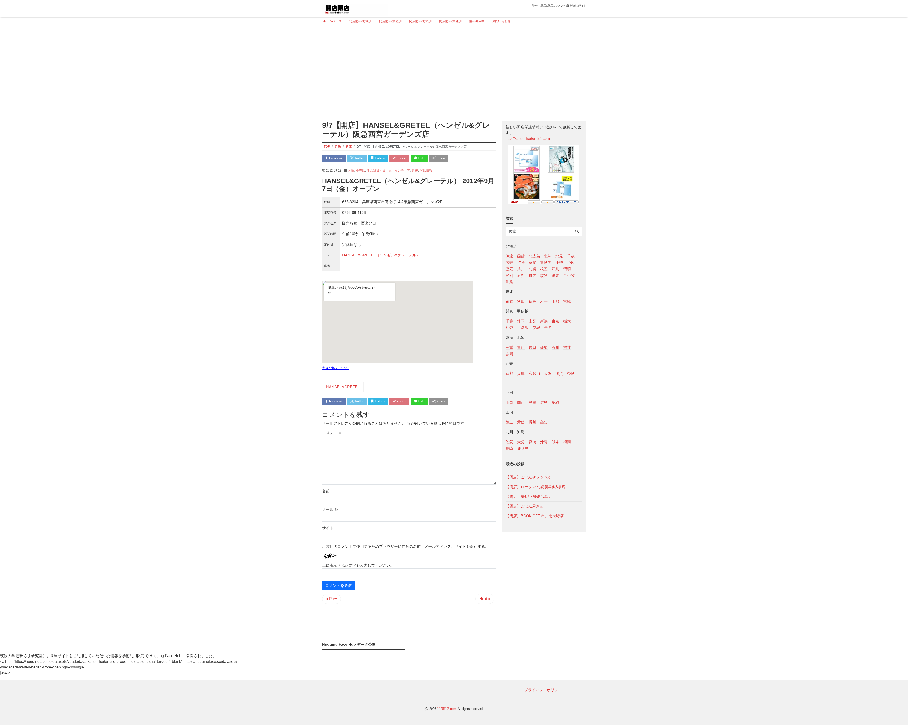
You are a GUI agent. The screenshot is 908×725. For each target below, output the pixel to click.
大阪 (547, 373)
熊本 (555, 442)
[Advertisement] (452, 70)
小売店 (360, 170)
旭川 (521, 269)
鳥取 (555, 403)
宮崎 (532, 442)
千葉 (509, 321)
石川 (555, 347)
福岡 (567, 442)
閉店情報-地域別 (420, 21)
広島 (544, 403)
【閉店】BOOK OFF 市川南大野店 (535, 516)
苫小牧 (569, 275)
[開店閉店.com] (355, 8)
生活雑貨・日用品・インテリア (388, 170)
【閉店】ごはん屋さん (524, 506)
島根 (532, 403)
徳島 (509, 422)
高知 (544, 422)
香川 (532, 422)
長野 (547, 328)
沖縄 (544, 442)
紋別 (544, 275)
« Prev (331, 599)
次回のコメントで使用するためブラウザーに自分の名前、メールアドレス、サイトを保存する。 (407, 546)
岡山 (521, 403)
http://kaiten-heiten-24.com (528, 139)
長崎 (509, 448)
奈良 (571, 373)
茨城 (536, 328)
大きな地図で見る (335, 368)
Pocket (401, 158)
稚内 (532, 275)
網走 (555, 275)
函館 (521, 256)
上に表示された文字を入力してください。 (358, 565)
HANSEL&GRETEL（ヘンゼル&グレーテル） (381, 255)
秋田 (521, 301)
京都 (509, 373)
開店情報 (426, 170)
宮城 (567, 301)
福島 (532, 301)
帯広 (571, 263)
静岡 (509, 354)
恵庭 (509, 269)
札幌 (532, 269)
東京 (555, 321)
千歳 (571, 256)
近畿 (415, 170)
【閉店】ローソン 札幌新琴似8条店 (535, 487)
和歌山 (534, 373)
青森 (509, 301)
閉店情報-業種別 (450, 21)
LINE (421, 158)
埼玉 (521, 321)
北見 (559, 256)
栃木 (567, 321)
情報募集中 (477, 21)
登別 (509, 275)
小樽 (559, 263)
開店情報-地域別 (360, 21)
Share (440, 158)
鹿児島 (522, 448)
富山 (521, 347)
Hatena (379, 158)
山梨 (532, 321)
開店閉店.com (446, 709)
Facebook (335, 158)
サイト (327, 528)
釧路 (509, 282)
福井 (567, 347)
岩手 (544, 301)
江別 (555, 269)
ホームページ (332, 21)
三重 (509, 347)
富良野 (545, 263)
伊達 (509, 256)
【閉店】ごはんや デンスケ (529, 477)
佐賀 (509, 442)
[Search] (577, 231)
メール (330, 510)
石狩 (521, 275)
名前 (328, 491)
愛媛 (521, 422)
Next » (484, 599)
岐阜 (532, 347)
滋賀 (559, 373)
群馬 (524, 328)
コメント (332, 433)
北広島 (534, 256)
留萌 (567, 269)
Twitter (358, 158)
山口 (509, 403)
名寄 (509, 263)
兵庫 (351, 170)
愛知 (544, 347)
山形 (555, 301)
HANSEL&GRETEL (343, 387)
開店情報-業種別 (390, 21)
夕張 (521, 263)
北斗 (547, 256)
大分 (521, 442)
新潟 (544, 321)
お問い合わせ (501, 21)
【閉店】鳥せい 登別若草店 (529, 496)
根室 (544, 269)
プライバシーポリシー (543, 690)
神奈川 (511, 328)
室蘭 (532, 263)
